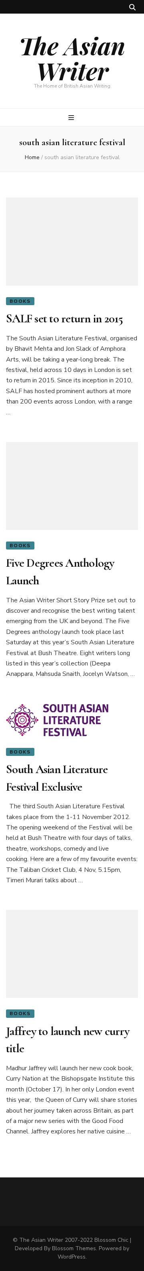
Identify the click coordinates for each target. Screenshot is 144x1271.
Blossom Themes (74, 1248)
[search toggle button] (132, 7)
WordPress (72, 1257)
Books (20, 301)
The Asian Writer (72, 57)
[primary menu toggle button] (72, 117)
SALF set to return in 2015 (64, 318)
